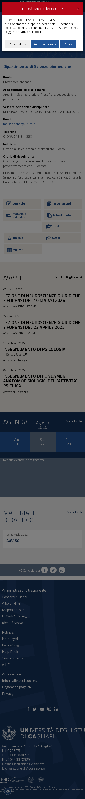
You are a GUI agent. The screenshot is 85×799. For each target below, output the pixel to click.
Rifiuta (68, 44)
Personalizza (17, 44)
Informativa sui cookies (28, 31)
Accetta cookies (45, 44)
